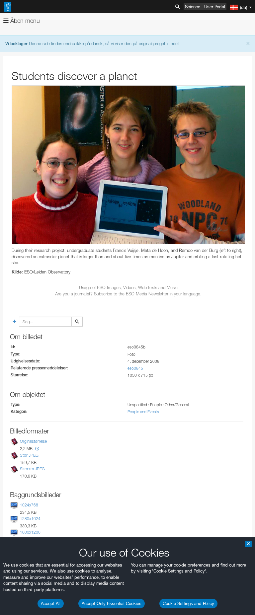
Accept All (50, 603)
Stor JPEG (29, 455)
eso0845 (135, 368)
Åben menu (24, 20)
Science (192, 6)
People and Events (143, 411)
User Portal (214, 6)
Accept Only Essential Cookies (111, 603)
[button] (37, 448)
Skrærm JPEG (32, 468)
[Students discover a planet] (128, 165)
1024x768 (29, 504)
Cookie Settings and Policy (188, 603)
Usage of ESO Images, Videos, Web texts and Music (128, 287)
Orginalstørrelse (33, 441)
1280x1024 (30, 518)
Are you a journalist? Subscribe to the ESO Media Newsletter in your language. (128, 293)
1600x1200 (30, 532)
